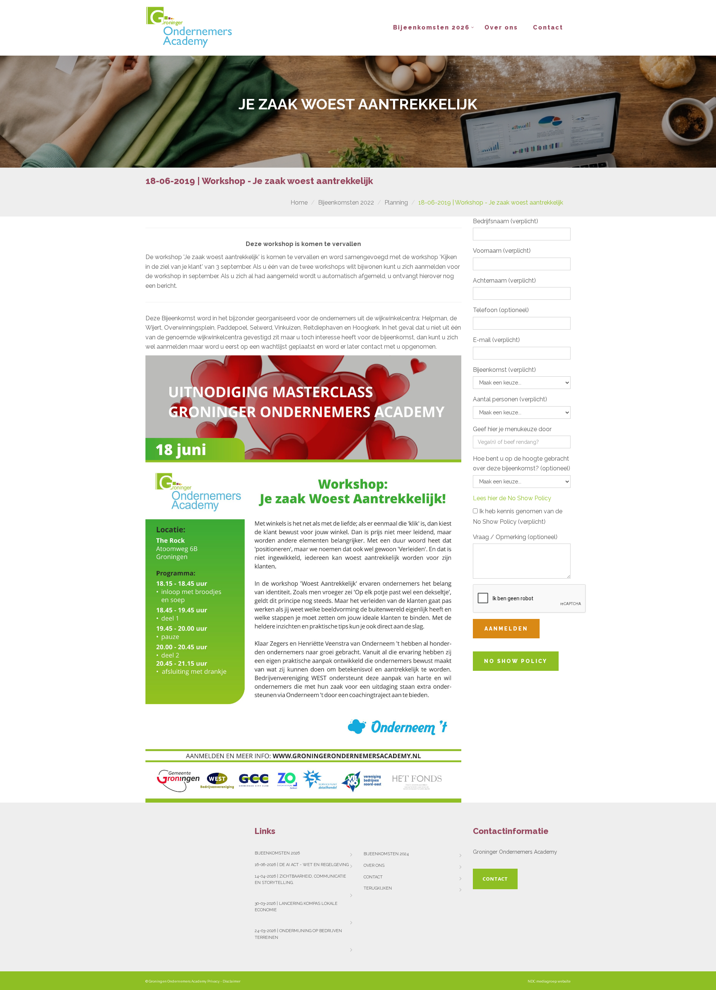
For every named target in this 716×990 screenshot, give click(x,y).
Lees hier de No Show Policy (512, 498)
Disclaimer (232, 981)
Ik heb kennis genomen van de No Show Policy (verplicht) (517, 516)
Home (299, 202)
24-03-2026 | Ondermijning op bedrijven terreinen (298, 934)
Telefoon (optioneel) (501, 310)
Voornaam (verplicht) (502, 250)
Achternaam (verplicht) (504, 280)
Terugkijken (378, 888)
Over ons (501, 27)
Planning (396, 202)
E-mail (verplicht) (496, 339)
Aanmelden (506, 629)
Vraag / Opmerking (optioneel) (515, 537)
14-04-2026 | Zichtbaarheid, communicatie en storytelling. (300, 879)
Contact (548, 27)
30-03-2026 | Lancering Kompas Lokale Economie (296, 907)
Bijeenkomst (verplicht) (504, 369)
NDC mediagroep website (549, 981)
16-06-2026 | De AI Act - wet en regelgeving (302, 864)
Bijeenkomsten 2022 (346, 202)
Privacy (213, 981)
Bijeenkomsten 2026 (431, 27)
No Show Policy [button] (515, 661)
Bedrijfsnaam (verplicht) (505, 221)
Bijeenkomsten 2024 (386, 854)
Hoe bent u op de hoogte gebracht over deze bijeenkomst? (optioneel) (521, 463)
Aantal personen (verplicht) (510, 399)
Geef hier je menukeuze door (512, 429)
